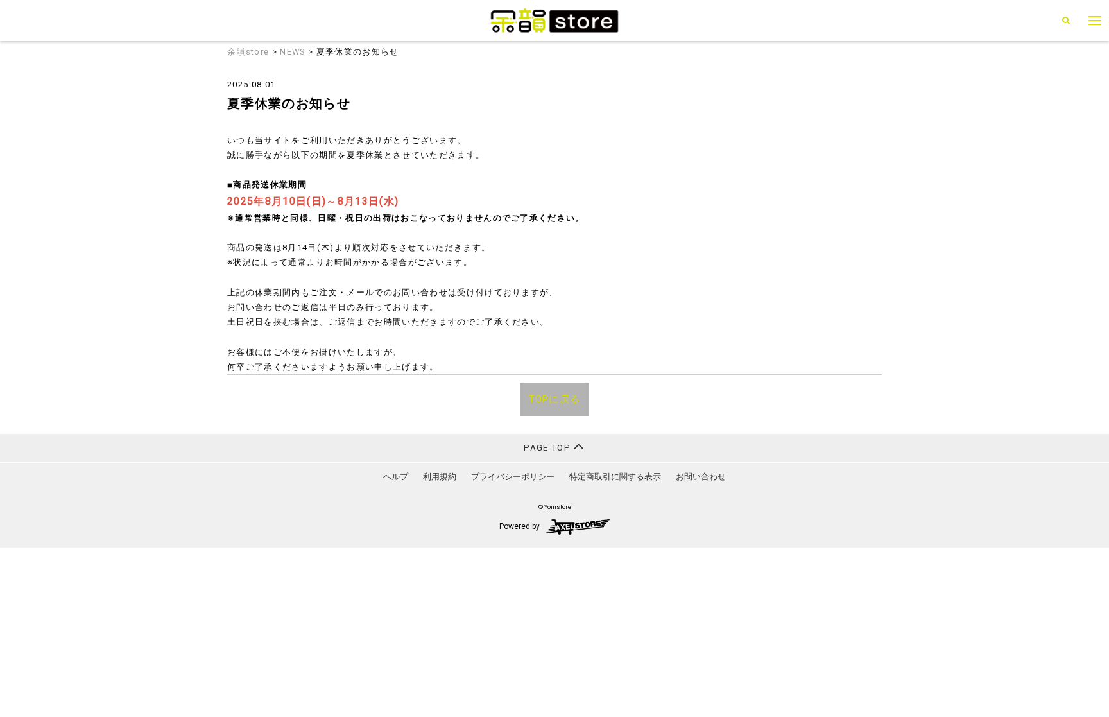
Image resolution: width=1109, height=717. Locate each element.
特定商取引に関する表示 (615, 476)
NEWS (292, 51)
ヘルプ (395, 476)
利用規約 (439, 476)
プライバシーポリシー (512, 476)
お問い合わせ (701, 476)
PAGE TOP (548, 448)
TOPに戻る (555, 399)
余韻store (248, 51)
